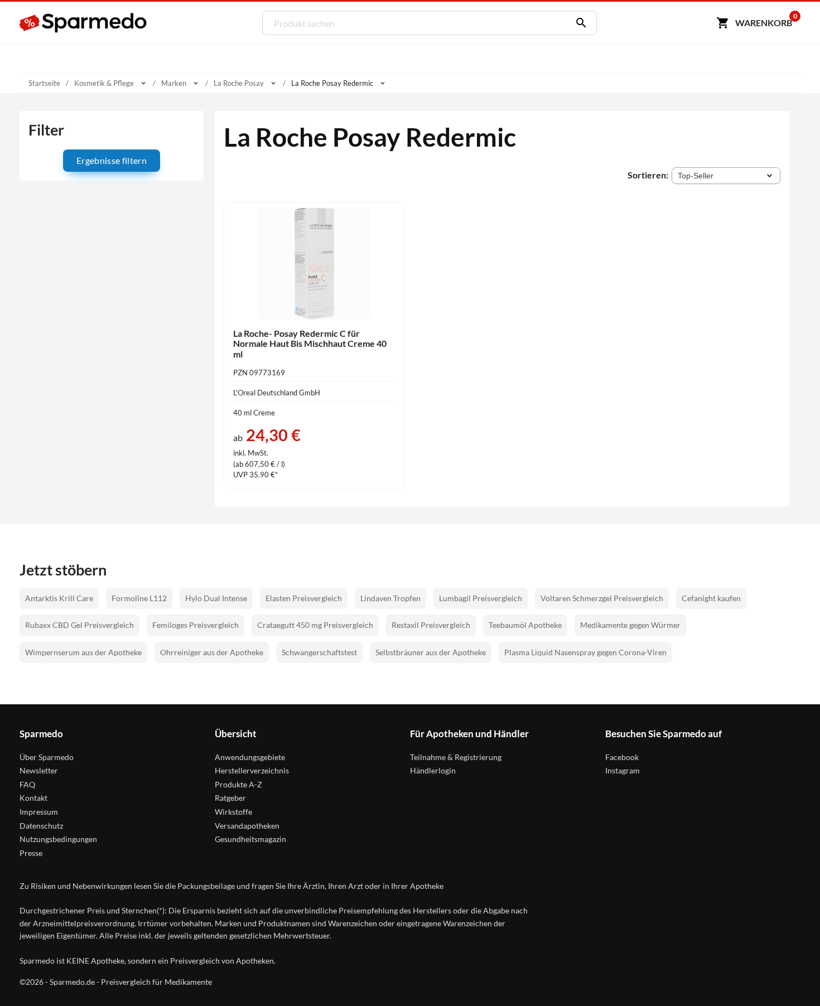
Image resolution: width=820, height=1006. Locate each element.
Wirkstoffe (233, 811)
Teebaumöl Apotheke (525, 625)
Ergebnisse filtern (111, 160)
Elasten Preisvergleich (304, 598)
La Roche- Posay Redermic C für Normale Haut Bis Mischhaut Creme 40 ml (310, 343)
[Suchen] (578, 23)
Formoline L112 (139, 598)
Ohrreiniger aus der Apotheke (211, 652)
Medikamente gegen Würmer (630, 625)
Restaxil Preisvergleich (431, 625)
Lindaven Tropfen (390, 598)
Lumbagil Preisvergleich (480, 598)
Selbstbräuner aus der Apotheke (430, 652)
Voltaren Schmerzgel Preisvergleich (602, 598)
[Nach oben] (790, 976)
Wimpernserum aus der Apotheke (83, 652)
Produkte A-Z (238, 784)
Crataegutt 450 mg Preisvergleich (315, 625)
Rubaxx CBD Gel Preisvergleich (79, 625)
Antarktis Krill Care (59, 598)
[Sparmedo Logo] (84, 23)
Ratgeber (230, 797)
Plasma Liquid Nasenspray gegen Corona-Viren (585, 652)
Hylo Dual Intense (216, 598)
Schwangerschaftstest (319, 652)
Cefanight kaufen (711, 598)
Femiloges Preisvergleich (195, 625)
